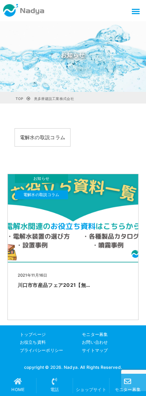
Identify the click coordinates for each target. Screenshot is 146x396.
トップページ (33, 334)
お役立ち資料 (33, 342)
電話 (54, 389)
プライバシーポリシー (41, 350)
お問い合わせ (95, 342)
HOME (17, 389)
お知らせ (41, 178)
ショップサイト (91, 389)
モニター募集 (95, 334)
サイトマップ (95, 350)
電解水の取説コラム (43, 137)
